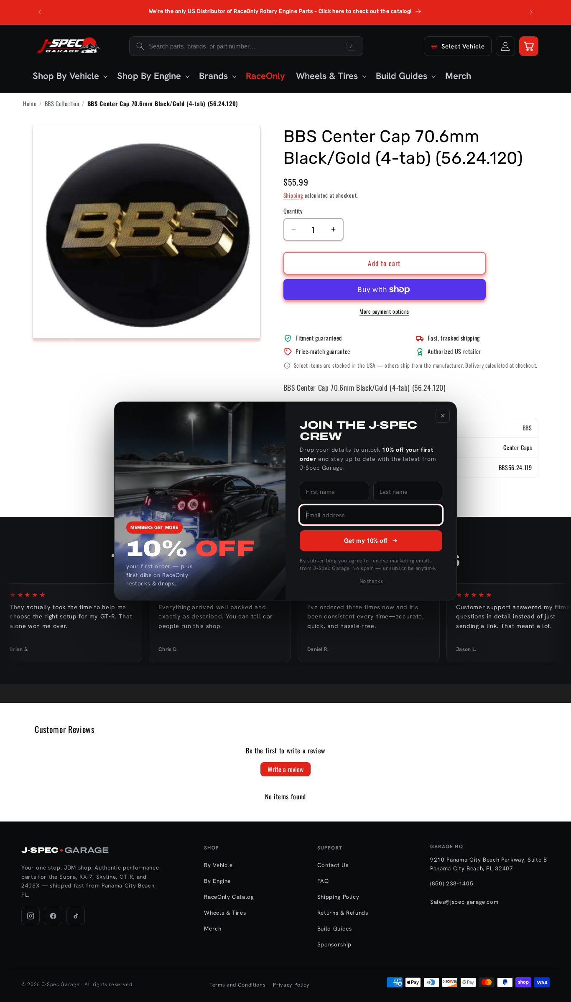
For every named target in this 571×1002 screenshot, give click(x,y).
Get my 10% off (365, 541)
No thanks (371, 581)
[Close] (443, 416)
